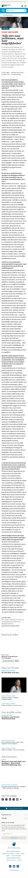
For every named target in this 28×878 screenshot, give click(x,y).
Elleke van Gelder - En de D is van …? (12, 705)
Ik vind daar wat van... (11, 673)
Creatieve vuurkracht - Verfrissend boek (11, 718)
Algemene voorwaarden (8, 853)
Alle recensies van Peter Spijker (10, 625)
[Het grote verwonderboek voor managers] (7, 645)
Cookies (8, 855)
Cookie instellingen (16, 855)
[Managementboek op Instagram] (18, 866)
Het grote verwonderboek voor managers (9, 657)
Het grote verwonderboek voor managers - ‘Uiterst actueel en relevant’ (14, 787)
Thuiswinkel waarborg (14, 851)
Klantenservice (6, 815)
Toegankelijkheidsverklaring (13, 858)
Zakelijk (4, 818)
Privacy (22, 853)
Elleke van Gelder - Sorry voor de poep (13, 750)
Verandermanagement (8, 15)
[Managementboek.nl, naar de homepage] (6, 6)
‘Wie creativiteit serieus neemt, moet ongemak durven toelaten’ (12, 742)
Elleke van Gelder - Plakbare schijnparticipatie (10, 698)
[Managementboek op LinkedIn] (10, 866)
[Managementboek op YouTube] (14, 866)
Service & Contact (11, 860)
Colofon (18, 853)
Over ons (19, 860)
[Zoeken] (25, 10)
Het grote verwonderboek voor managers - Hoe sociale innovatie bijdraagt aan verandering (14, 763)
